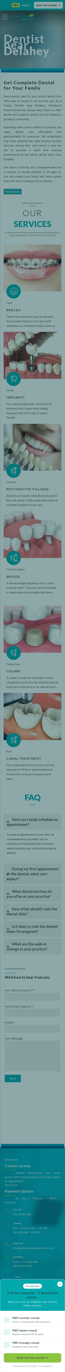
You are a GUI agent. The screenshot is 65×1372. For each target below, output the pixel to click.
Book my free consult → (32, 1357)
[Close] (60, 1284)
